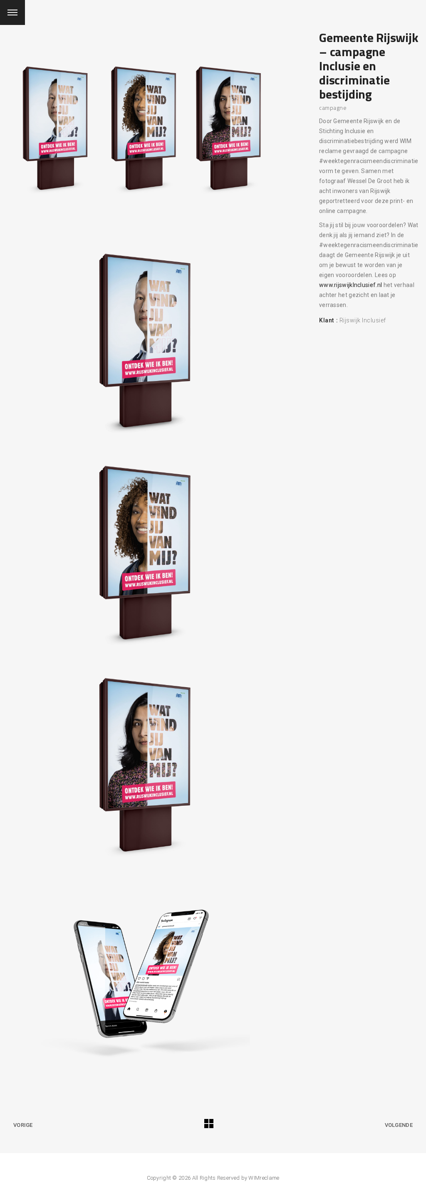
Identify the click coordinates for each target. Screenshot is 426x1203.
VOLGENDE (399, 1125)
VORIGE (23, 1125)
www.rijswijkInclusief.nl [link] (350, 285)
